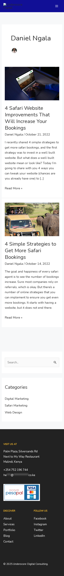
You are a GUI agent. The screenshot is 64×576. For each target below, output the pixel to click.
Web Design (13, 412)
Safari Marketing (16, 405)
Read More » (13, 188)
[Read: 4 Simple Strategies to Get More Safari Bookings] (32, 219)
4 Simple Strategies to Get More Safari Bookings (30, 251)
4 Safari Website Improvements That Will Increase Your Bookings (27, 118)
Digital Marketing (17, 399)
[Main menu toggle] (57, 6)
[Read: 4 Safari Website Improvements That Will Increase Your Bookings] (32, 83)
